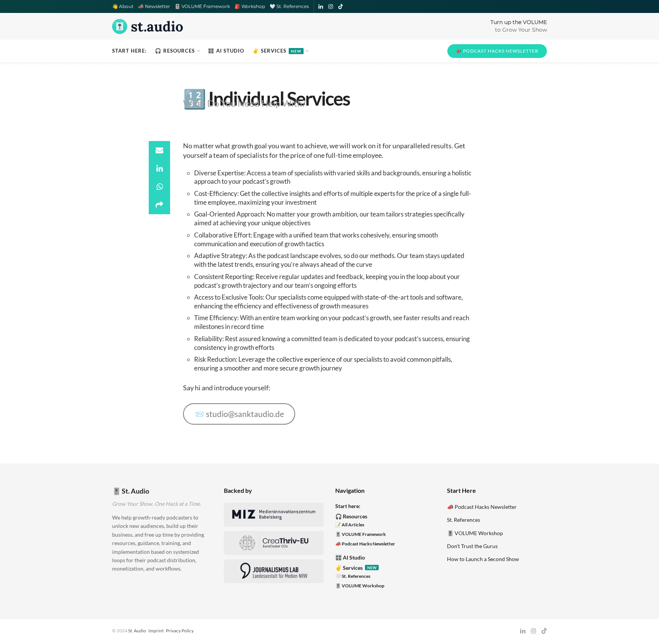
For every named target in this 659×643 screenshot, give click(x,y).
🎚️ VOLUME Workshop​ (359, 585)
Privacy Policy (180, 630)
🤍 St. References (289, 6)
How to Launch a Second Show (483, 559)
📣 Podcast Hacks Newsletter (497, 51)
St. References (463, 519)
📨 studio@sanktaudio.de (239, 414)
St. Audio (137, 630)
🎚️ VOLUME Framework (202, 6)
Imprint (156, 630)
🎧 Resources (175, 51)
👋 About (122, 6)
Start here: (129, 51)
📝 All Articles (349, 525)
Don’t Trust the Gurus (472, 546)
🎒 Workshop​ (250, 6)
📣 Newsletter (154, 6)
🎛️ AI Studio (226, 51)
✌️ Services (276, 51)
